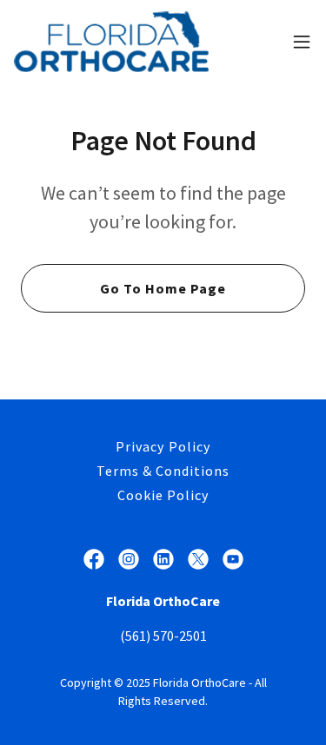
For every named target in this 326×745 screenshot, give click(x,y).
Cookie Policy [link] (163, 495)
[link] (111, 41)
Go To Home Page (163, 288)
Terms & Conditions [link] (163, 470)
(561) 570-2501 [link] (163, 635)
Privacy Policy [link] (163, 446)
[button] (301, 41)
